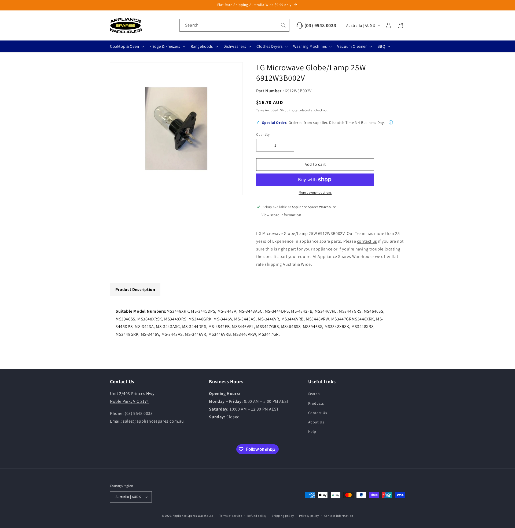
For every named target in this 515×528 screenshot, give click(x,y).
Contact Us (317, 412)
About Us (316, 422)
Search (314, 393)
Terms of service (230, 516)
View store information (281, 214)
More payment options (315, 192)
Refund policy (256, 516)
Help (312, 431)
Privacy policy (309, 516)
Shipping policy (283, 516)
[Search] (283, 25)
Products (316, 403)
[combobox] (234, 25)
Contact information (338, 516)
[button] (126, 46)
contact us (367, 241)
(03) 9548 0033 (320, 25)
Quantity (263, 134)
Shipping (287, 110)
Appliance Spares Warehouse (193, 516)
